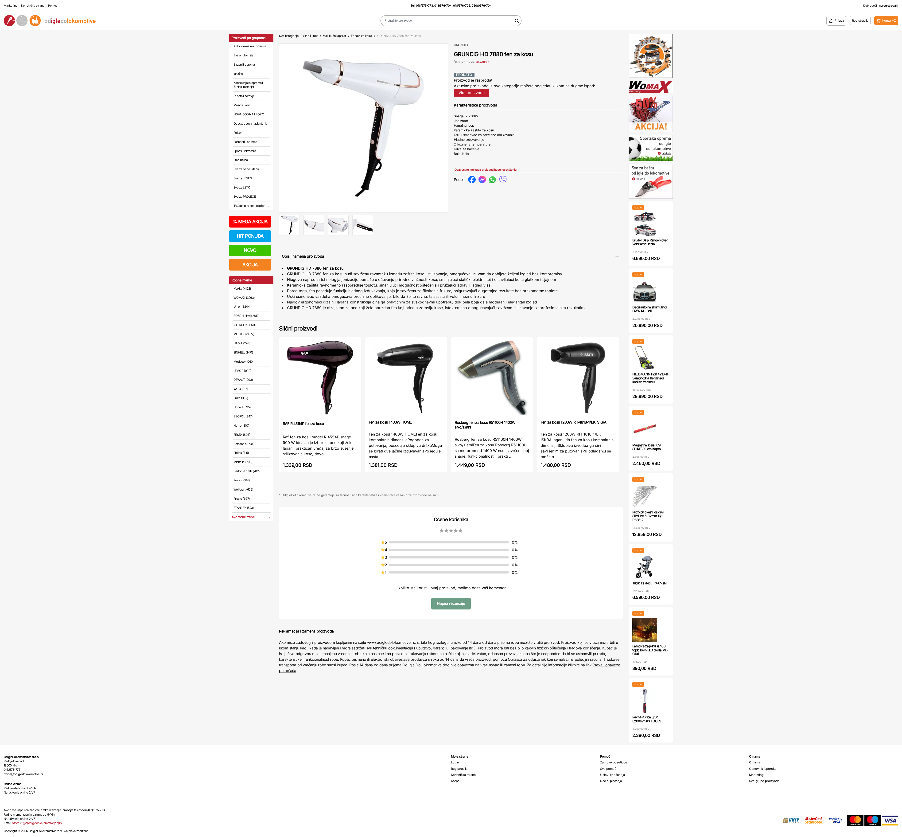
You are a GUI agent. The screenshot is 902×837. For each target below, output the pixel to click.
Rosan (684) (241, 480)
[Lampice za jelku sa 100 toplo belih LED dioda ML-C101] (644, 630)
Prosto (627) (241, 498)
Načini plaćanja (611, 781)
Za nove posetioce (613, 762)
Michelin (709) (242, 462)
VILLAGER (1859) (244, 325)
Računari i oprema (245, 142)
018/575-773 (424, 5)
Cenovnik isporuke (763, 768)
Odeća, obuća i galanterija (250, 123)
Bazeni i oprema (244, 64)
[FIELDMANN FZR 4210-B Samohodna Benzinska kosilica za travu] (644, 358)
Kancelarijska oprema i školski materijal (248, 85)
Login (455, 762)
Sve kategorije (289, 36)
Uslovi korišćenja (612, 775)
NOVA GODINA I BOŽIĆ (248, 114)
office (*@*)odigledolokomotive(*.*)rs (37, 823)
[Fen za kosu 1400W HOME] (406, 378)
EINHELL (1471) (243, 352)
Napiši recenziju (451, 603)
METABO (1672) (243, 334)
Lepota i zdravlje (244, 96)
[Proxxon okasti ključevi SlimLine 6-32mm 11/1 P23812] (644, 496)
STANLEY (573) (243, 508)
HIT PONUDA (250, 236)
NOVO (250, 250)
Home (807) (241, 425)
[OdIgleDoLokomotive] (113, 20)
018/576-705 (461, 5)
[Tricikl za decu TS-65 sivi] (644, 567)
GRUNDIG (461, 45)
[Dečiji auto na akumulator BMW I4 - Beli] (644, 291)
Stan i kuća (240, 160)
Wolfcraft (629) (243, 489)
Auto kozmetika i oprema (249, 46)
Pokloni (238, 132)
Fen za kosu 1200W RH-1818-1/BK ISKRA (573, 422)
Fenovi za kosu (361, 36)
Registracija (459, 768)
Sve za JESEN (242, 178)
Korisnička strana (32, 5)
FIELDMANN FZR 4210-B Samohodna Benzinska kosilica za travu (650, 378)
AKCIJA (250, 264)
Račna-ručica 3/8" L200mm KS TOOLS (646, 719)
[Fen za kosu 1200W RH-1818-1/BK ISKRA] (578, 378)
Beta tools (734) (243, 444)
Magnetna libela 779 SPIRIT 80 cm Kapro (646, 447)
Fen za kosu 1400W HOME (390, 422)
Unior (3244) (241, 306)
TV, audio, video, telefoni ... (251, 206)
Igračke (238, 73)
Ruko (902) (240, 398)
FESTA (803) (241, 434)
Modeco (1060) (243, 361)
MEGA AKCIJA (250, 221)
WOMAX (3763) (244, 297)
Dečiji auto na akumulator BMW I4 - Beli (649, 309)
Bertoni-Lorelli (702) (246, 471)
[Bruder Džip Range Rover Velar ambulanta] (644, 224)
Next (456, 127)
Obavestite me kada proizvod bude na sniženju (486, 169)
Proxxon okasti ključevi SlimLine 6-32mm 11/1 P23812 (648, 516)
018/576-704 (443, 5)
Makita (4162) (242, 288)
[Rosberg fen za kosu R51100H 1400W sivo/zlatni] (492, 378)
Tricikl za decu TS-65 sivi (649, 583)
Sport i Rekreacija (244, 151)
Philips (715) (241, 453)
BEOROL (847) (243, 416)
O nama (754, 762)
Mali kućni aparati (334, 36)
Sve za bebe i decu (246, 169)
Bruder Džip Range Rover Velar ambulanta (650, 242)
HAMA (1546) (242, 343)
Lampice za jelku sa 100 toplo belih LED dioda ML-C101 (650, 650)
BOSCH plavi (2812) (246, 316)
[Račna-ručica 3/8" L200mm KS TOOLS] (644, 701)
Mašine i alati (241, 105)
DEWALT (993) (243, 379)
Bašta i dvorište (243, 55)
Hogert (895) (242, 407)
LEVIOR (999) (242, 371)
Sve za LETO (241, 187)
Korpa (455, 781)
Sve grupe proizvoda (764, 781)
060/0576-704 (482, 5)
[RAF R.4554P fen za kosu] (320, 378)
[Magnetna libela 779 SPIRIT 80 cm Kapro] (644, 429)
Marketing (10, 5)
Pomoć (53, 5)
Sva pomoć (608, 768)
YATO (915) (240, 389)
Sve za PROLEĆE (244, 196)
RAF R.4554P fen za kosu (303, 423)
